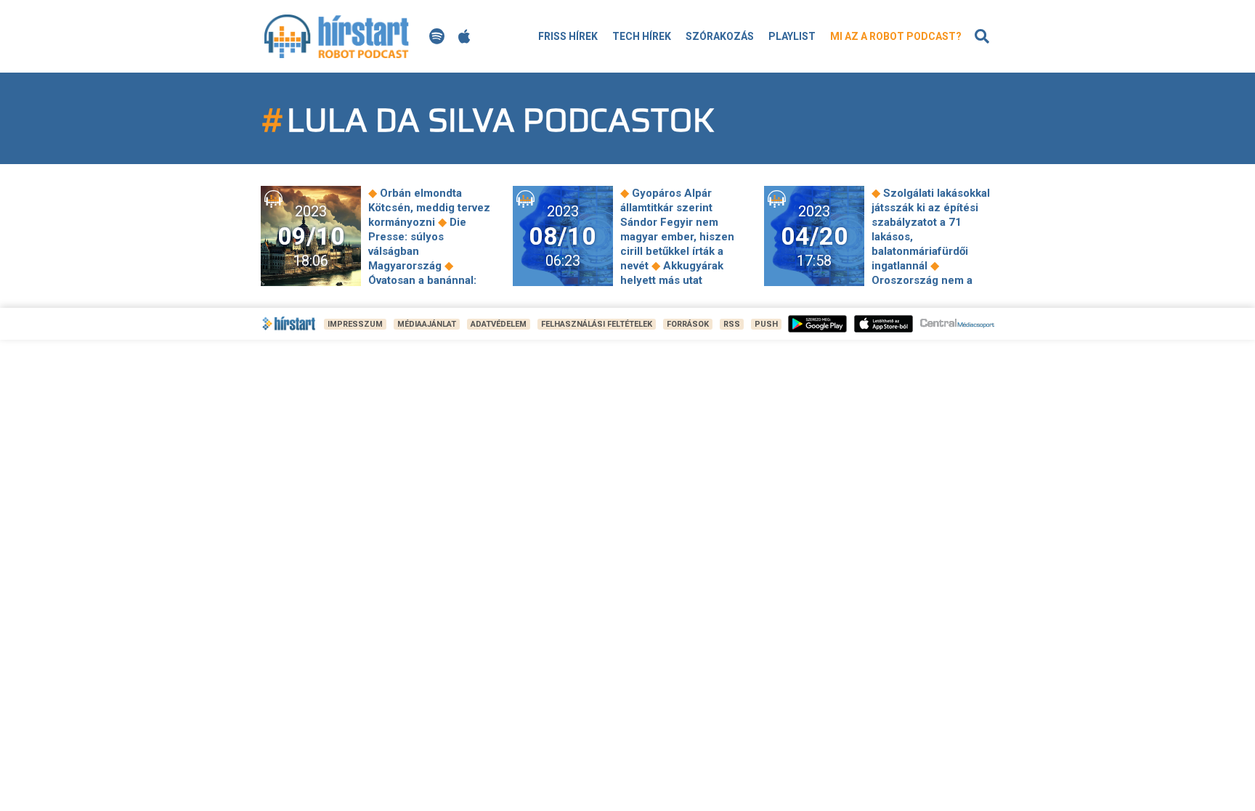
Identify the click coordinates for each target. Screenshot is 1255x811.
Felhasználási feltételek (596, 324)
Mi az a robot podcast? (896, 36)
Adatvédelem (499, 324)
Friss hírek (568, 36)
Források (688, 324)
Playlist (792, 36)
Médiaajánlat (426, 324)
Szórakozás (720, 36)
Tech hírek (641, 36)
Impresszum (355, 324)
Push (766, 324)
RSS (731, 324)
